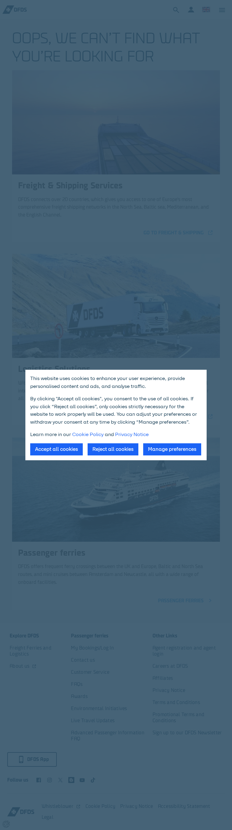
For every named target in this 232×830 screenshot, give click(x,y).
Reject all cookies (113, 449)
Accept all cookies (56, 449)
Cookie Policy (88, 434)
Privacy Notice (132, 434)
